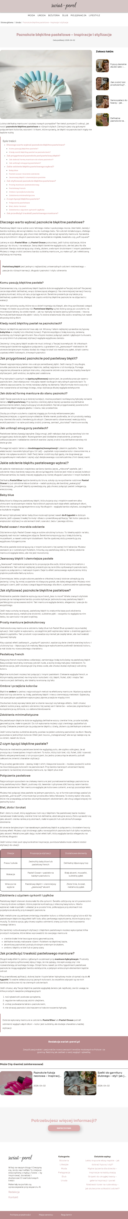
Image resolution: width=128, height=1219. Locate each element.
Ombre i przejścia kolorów (21, 192)
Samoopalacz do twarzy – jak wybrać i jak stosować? (118, 101)
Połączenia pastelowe (19, 203)
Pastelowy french (17, 188)
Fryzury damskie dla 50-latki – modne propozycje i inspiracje (118, 65)
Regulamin (66, 1215)
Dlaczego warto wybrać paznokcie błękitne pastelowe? (35, 145)
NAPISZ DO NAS (64, 1128)
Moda (31, 15)
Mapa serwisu (46, 1215)
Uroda (42, 15)
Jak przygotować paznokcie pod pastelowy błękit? (33, 155)
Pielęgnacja (78, 15)
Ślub (65, 15)
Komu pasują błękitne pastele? (23, 149)
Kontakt (13, 1197)
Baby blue (13, 170)
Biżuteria (54, 15)
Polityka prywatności (20, 1215)
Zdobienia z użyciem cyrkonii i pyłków (26, 210)
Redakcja (14, 1192)
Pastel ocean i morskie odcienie (24, 174)
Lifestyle (94, 15)
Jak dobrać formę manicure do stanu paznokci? (31, 159)
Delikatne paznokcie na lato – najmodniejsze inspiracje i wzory (118, 119)
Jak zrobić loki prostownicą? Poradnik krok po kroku (119, 83)
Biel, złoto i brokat (17, 206)
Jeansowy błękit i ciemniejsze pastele (27, 177)
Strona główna (7, 22)
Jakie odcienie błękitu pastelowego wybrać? (30, 166)
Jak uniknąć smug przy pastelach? (25, 163)
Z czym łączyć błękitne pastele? (23, 199)
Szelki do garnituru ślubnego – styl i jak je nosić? (112, 1074)
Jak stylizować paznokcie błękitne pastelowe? (31, 181)
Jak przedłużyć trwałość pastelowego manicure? (32, 213)
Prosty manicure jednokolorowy (24, 185)
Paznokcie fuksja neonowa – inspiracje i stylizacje (48, 1074)
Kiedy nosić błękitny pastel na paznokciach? (30, 152)
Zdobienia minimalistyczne (22, 195)
